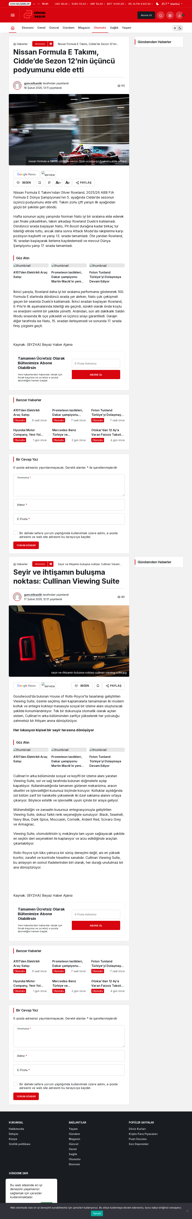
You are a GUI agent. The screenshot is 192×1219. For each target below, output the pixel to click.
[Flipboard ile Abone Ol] (48, 174)
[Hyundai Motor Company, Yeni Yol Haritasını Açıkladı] (30, 433)
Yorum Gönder (26, 545)
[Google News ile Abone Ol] (26, 174)
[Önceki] (34, 3)
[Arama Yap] (160, 15)
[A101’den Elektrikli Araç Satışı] (31, 273)
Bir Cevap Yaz (27, 459)
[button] (170, 15)
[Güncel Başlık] (36, 15)
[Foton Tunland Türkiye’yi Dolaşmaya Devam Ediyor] (107, 273)
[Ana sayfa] (12, 27)
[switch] (177, 27)
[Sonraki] (38, 3)
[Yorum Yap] (49, 182)
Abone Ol (146, 15)
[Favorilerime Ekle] (40, 182)
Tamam (97, 1213)
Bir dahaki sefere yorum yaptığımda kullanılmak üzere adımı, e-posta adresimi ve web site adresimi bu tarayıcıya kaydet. (68, 535)
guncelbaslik (33, 83)
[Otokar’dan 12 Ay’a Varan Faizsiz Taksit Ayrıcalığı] (108, 433)
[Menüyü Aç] (12, 15)
